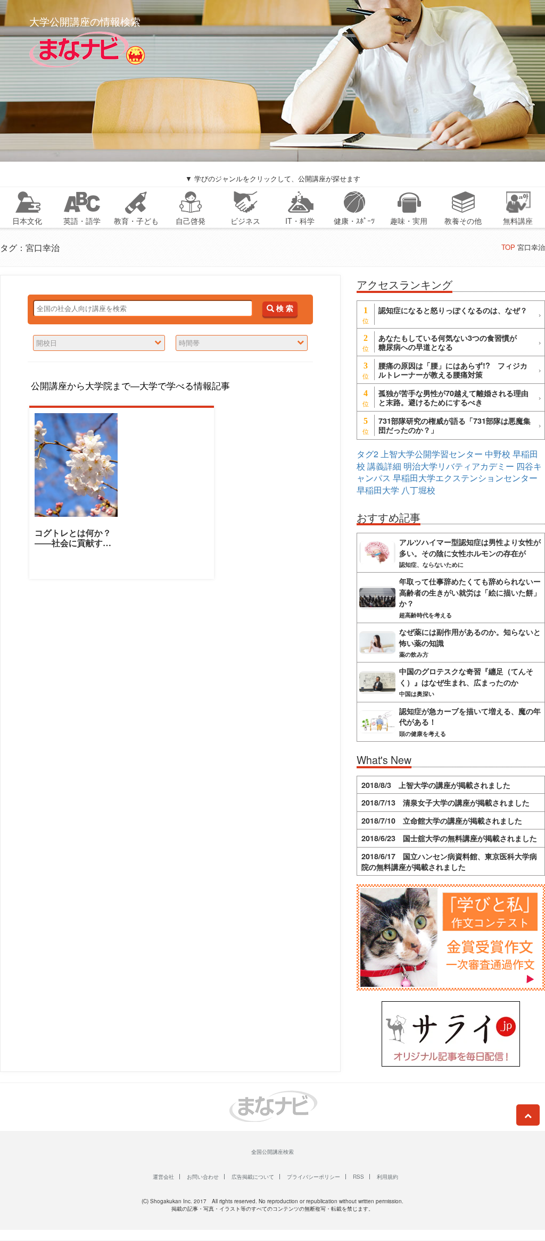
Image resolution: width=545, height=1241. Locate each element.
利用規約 (387, 1176)
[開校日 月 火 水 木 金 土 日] (99, 343)
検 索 (283, 309)
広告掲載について (253, 1176)
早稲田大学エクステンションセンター (465, 478)
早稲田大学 (378, 490)
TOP (508, 247)
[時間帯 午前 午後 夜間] (241, 343)
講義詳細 (384, 466)
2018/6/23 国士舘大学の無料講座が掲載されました (449, 838)
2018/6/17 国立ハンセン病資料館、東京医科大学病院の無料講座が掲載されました (449, 861)
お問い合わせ (203, 1176)
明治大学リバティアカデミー (458, 466)
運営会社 (163, 1176)
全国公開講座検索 (272, 1151)
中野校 (497, 454)
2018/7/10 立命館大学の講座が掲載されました (441, 820)
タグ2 (367, 454)
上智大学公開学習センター (432, 454)
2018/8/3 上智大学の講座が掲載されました (435, 784)
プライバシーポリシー (313, 1176)
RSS (358, 1176)
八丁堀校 (418, 490)
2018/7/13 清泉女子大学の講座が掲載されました (445, 802)
